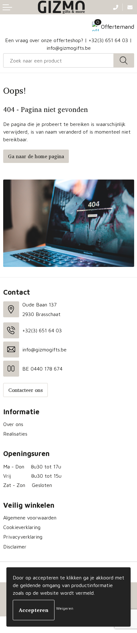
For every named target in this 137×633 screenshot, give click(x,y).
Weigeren (64, 608)
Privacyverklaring (22, 537)
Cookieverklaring (21, 527)
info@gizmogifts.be (69, 48)
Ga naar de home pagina (36, 156)
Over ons (13, 424)
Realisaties (15, 434)
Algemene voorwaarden (29, 517)
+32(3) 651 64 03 (108, 40)
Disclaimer (14, 546)
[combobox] (58, 60)
